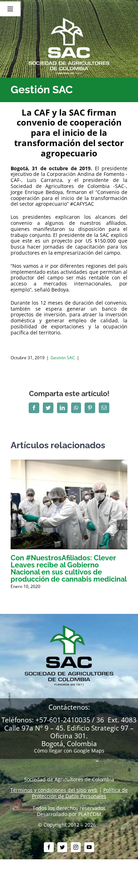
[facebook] (49, 847)
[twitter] (62, 847)
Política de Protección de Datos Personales (80, 793)
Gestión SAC (63, 358)
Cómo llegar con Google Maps (69, 750)
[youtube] (89, 847)
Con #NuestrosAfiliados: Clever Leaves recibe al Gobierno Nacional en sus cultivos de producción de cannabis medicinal (69, 568)
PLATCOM (89, 814)
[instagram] (76, 847)
